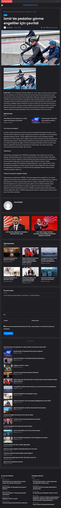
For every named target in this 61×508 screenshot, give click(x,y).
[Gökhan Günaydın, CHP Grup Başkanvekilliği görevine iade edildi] (30, 271)
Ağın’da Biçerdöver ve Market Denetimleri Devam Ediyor (30, 408)
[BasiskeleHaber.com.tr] (30, 5)
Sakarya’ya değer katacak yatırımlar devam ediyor (18, 415)
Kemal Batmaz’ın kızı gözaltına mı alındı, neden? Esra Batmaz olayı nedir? (25, 347)
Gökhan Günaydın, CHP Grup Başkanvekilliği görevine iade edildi (29, 279)
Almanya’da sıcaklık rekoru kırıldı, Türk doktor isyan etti (20, 457)
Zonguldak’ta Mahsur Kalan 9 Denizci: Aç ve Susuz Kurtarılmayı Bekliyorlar (49, 259)
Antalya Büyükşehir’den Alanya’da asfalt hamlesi (18, 426)
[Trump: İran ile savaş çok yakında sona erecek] (8, 421)
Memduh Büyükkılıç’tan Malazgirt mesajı (10, 278)
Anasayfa (7, 11)
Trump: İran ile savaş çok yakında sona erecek (27, 419)
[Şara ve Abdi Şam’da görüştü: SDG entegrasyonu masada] (8, 440)
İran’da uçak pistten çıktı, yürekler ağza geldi (17, 444)
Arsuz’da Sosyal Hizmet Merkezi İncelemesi (10, 258)
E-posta (6, 320)
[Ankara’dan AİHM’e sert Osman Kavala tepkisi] (49, 271)
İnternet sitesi (35, 320)
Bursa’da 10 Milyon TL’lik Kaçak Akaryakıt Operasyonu (26, 1)
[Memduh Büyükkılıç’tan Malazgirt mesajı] (12, 271)
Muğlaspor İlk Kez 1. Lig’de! (21, 365)
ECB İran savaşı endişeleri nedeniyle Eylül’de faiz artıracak (20, 449)
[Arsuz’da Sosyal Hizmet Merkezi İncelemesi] (12, 252)
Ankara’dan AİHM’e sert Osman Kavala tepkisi (48, 278)
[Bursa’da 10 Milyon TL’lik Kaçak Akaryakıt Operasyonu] (8, 361)
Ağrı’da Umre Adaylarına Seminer (13, 462)
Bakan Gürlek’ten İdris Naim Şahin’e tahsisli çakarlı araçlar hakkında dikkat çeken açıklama (30, 260)
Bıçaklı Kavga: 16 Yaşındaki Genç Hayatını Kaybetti (28, 351)
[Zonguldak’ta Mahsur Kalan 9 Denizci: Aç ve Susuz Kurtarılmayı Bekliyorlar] (49, 252)
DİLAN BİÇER (9, 27)
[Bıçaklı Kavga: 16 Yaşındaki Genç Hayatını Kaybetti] (36, 120)
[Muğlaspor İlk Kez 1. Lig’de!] (8, 368)
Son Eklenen (30, 341)
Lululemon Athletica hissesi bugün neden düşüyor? (18, 453)
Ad (5, 314)
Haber (11, 11)
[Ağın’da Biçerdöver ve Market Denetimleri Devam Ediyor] (8, 410)
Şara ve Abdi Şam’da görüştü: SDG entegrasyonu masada (30, 437)
